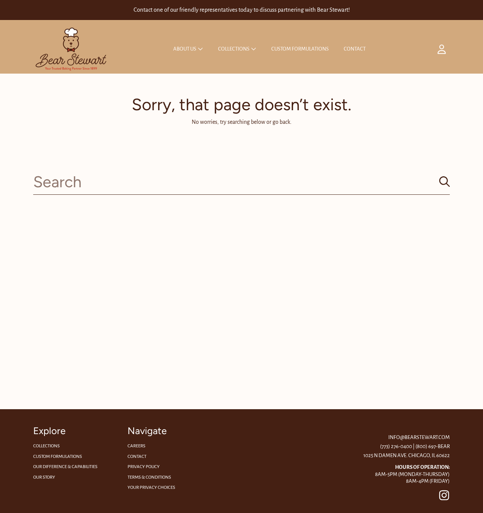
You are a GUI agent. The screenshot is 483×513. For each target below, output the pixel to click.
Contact (137, 456)
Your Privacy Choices (151, 487)
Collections (234, 49)
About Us (185, 49)
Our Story (44, 477)
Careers (136, 446)
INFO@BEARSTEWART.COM (419, 437)
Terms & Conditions (149, 477)
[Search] (444, 181)
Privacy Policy (144, 466)
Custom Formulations (57, 456)
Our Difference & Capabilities (65, 466)
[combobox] (241, 182)
